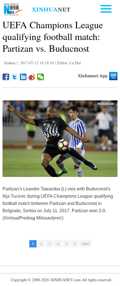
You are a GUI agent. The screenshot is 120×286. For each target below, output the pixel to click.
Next (85, 243)
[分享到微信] (40, 77)
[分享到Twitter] (14, 77)
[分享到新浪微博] (31, 77)
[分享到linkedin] (23, 77)
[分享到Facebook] (6, 77)
